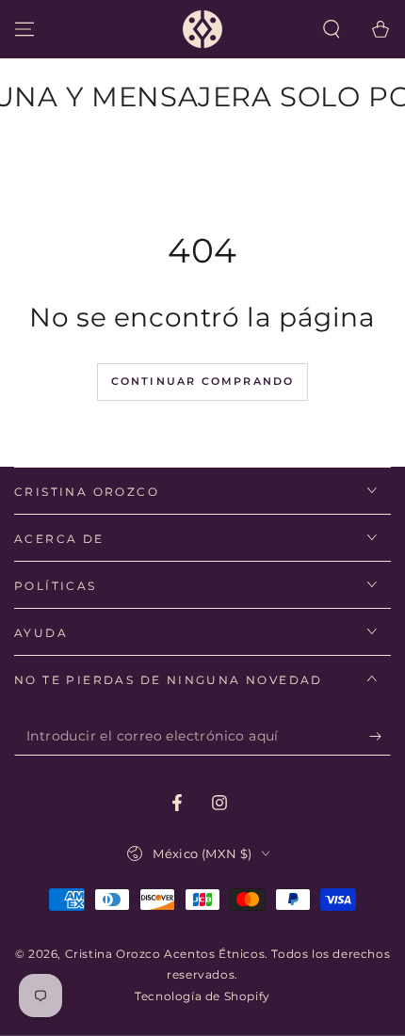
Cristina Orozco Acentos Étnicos (165, 954)
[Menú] (24, 29)
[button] (331, 29)
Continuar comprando (203, 381)
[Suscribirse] (380, 736)
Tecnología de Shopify (202, 996)
